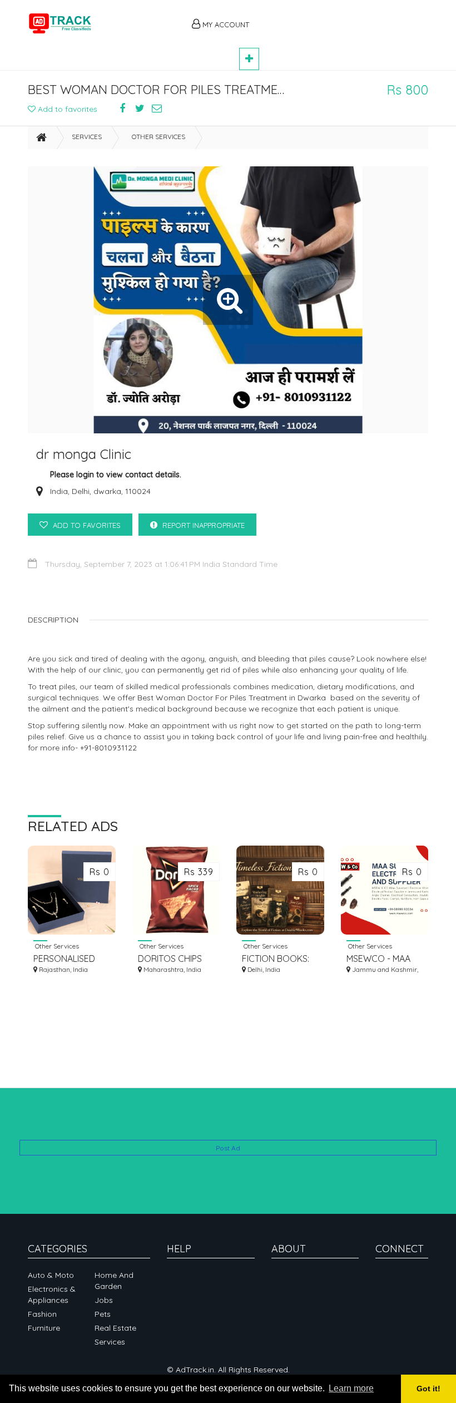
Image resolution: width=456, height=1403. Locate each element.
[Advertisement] (344, 17)
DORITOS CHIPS (170, 958)
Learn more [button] (351, 1388)
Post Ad (228, 1148)
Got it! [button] (428, 1388)
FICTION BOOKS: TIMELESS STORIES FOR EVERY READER (279, 959)
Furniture (44, 1328)
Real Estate (115, 1328)
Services (87, 136)
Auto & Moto (51, 1275)
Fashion (42, 1314)
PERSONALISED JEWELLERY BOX (67, 959)
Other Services (158, 136)
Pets (103, 1314)
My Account (224, 24)
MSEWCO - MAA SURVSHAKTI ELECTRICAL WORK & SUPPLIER (383, 959)
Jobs (104, 1300)
